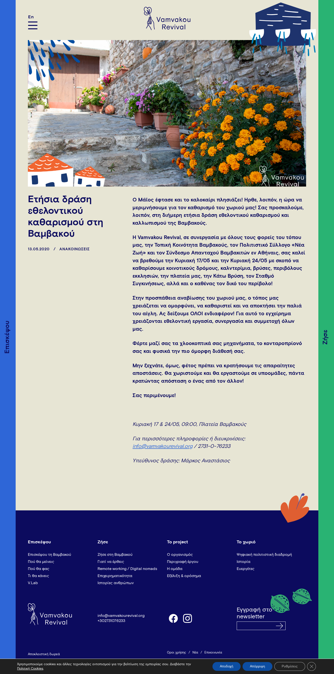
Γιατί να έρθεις (111, 562)
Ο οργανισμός (180, 555)
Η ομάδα (174, 569)
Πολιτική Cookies (30, 668)
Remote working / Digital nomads (127, 569)
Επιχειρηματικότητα (115, 576)
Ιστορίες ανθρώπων (116, 583)
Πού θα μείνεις (41, 562)
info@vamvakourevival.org (162, 446)
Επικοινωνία (213, 652)
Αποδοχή (226, 666)
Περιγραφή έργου (182, 562)
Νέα (195, 652)
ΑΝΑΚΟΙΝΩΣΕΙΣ (74, 249)
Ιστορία (243, 562)
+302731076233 (111, 621)
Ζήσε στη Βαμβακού (115, 555)
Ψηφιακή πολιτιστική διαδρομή (264, 555)
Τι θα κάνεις (38, 576)
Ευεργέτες (246, 569)
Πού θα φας (38, 569)
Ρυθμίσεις (290, 666)
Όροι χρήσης (176, 652)
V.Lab (33, 583)
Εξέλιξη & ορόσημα (184, 576)
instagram (188, 618)
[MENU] (32, 25)
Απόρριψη (257, 666)
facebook (173, 618)
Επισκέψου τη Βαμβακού (49, 555)
